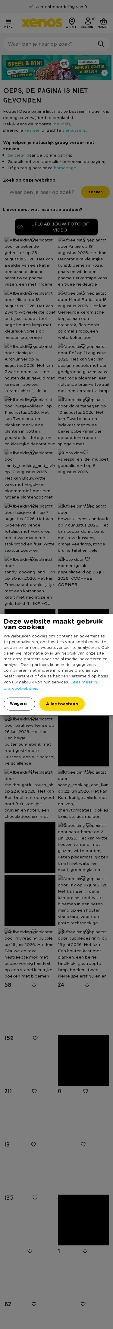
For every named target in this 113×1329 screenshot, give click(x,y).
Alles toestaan (62, 704)
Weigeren (19, 703)
